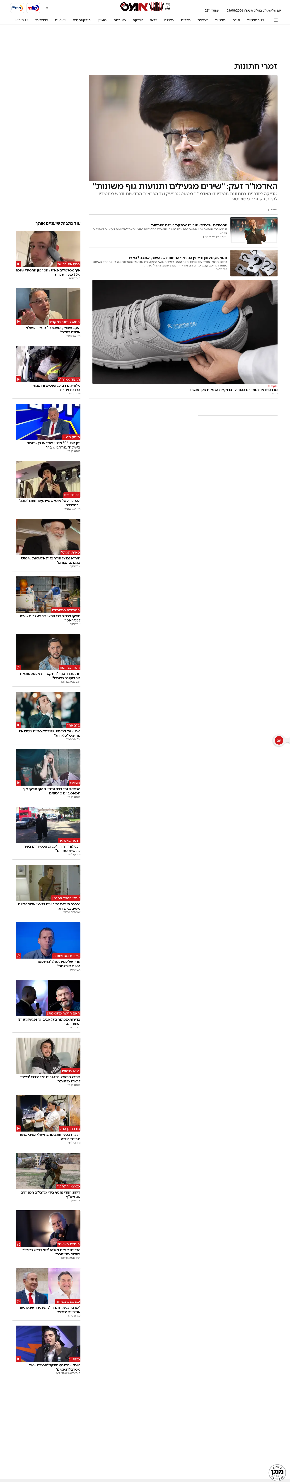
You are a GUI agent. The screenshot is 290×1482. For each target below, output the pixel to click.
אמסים (203, 20)
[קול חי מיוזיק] (17, 8)
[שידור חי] (34, 8)
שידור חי (41, 20)
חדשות (220, 20)
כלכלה (169, 20)
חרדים (186, 20)
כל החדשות (255, 20)
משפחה (120, 20)
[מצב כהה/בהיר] (47, 8)
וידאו (153, 20)
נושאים (60, 20)
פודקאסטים (82, 20)
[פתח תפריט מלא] (276, 20)
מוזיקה (138, 20)
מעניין (102, 20)
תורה (236, 20)
